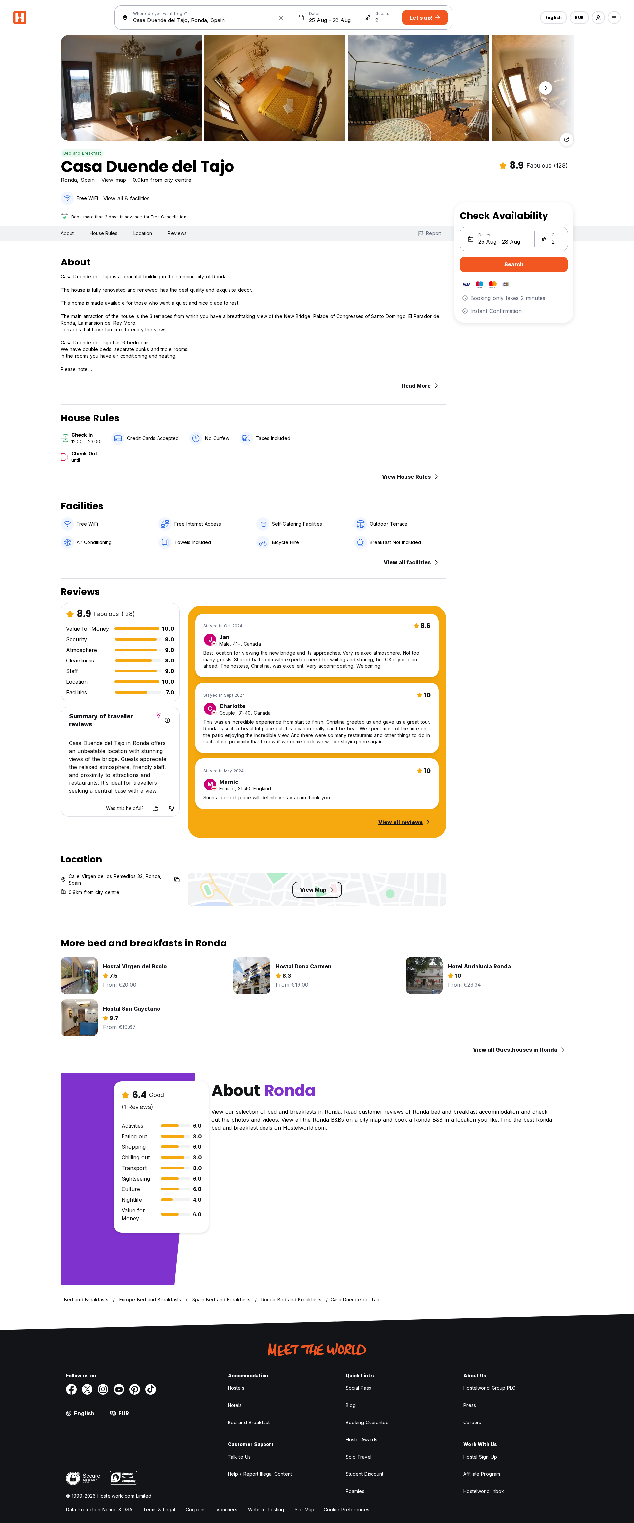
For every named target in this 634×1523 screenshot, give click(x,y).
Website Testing (266, 1509)
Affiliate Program (481, 1474)
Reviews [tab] (177, 233)
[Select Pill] (598, 17)
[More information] (167, 720)
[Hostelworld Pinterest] (134, 1389)
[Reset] (281, 17)
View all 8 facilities (126, 198)
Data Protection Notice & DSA (99, 1509)
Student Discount (365, 1474)
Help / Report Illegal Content (260, 1474)
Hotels (235, 1405)
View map (113, 180)
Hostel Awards (361, 1439)
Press (469, 1405)
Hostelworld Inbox (483, 1491)
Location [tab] (142, 233)
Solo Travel (358, 1457)
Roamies (355, 1491)
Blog (351, 1405)
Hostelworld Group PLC (489, 1388)
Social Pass (358, 1388)
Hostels (236, 1388)
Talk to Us (239, 1457)
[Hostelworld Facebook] (71, 1389)
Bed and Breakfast (82, 153)
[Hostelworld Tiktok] (150, 1389)
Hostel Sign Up (480, 1457)
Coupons (196, 1509)
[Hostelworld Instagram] (103, 1389)
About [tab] (67, 233)
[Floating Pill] (545, 88)
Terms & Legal (159, 1509)
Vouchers (226, 1509)
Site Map (304, 1509)
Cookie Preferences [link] (346, 1509)
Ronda (69, 180)
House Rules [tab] (104, 233)
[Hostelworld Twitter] (87, 1389)
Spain (88, 180)
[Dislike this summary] (171, 808)
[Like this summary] (155, 808)
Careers (472, 1422)
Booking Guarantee (367, 1422)
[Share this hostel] (566, 139)
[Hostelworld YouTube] (119, 1389)
